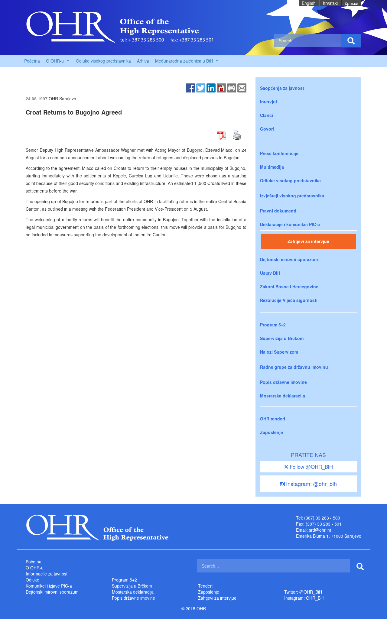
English (309, 3)
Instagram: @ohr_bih (311, 484)
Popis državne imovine (283, 382)
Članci (266, 115)
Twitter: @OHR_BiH (303, 592)
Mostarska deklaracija (282, 396)
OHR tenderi (272, 419)
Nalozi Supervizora (279, 352)
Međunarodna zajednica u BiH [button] (184, 61)
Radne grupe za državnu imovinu (294, 367)
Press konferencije (279, 153)
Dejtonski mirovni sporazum (289, 259)
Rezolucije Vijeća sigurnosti (288, 300)
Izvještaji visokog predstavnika (292, 196)
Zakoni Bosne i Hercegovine (289, 287)
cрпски (351, 3)
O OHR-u (35, 568)
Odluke (32, 580)
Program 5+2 (273, 325)
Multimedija (272, 167)
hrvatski (330, 3)
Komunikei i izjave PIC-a (49, 586)
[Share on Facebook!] (190, 87)
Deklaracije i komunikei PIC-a (290, 224)
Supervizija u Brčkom (282, 338)
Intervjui (268, 102)
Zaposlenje (271, 432)
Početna (32, 61)
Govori (267, 129)
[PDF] (221, 87)
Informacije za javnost (46, 574)
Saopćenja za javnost (282, 88)
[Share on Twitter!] (200, 87)
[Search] (351, 40)
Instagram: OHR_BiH (304, 598)
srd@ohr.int (320, 530)
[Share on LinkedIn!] (211, 87)
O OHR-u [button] (55, 61)
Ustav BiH (270, 273)
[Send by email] (241, 87)
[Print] (231, 87)
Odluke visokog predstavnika (103, 61)
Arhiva (143, 61)
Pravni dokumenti (278, 211)
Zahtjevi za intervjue (308, 241)
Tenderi (205, 586)
